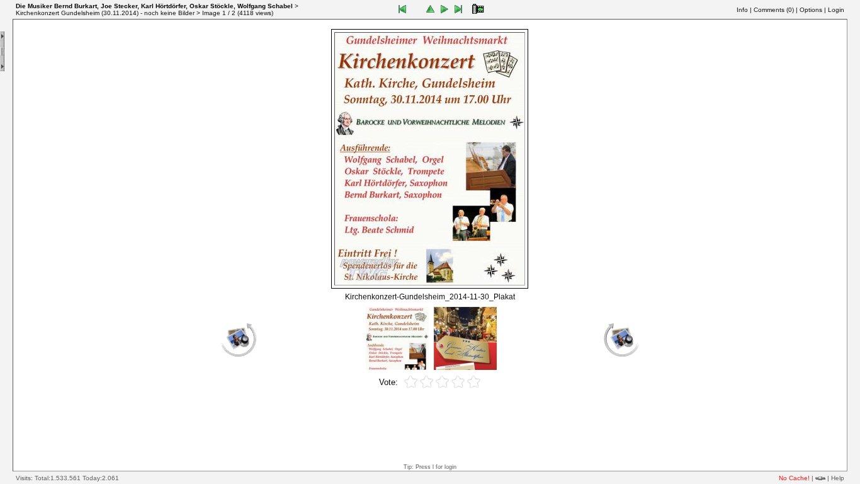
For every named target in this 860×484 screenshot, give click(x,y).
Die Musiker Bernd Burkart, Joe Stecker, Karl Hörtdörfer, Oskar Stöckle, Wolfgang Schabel (154, 6)
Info (742, 9)
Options (811, 9)
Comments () (774, 9)
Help (837, 478)
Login (836, 9)
